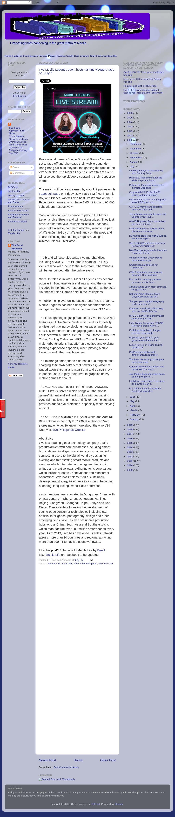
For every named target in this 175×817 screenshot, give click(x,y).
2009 (130, 470)
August (134, 162)
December (136, 144)
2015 (130, 443)
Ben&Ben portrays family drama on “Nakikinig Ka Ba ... (148, 251)
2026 (130, 113)
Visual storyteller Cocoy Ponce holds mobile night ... (145, 259)
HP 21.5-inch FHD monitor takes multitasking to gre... (146, 317)
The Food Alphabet (17, 247)
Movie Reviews (57, 56)
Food (26, 56)
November (136, 148)
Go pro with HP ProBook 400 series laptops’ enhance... (144, 193)
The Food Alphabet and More (17, 131)
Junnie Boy (67, 563)
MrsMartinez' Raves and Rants (19, 201)
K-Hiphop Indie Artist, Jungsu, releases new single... (145, 331)
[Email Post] (91, 560)
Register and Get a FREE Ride (140, 86)
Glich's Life (14, 191)
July (132, 166)
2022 (130, 131)
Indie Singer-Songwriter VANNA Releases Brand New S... (146, 324)
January (134, 419)
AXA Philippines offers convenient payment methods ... (147, 222)
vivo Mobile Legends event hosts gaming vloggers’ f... (147, 375)
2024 (130, 122)
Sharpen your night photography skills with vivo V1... (146, 302)
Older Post (108, 760)
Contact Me (110, 56)
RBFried (95, 804)
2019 (130, 425)
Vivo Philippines (88, 563)
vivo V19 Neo (105, 563)
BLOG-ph (13, 187)
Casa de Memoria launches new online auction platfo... (146, 368)
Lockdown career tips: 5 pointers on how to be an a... (146, 382)
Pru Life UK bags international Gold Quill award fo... (145, 390)
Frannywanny (15, 206)
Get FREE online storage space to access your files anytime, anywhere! (143, 91)
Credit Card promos (77, 56)
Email (91, 550)
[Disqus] (77, 613)
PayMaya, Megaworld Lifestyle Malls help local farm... (145, 179)
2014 (130, 447)
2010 (130, 465)
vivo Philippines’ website (68, 429)
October (134, 153)
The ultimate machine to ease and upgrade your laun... (147, 215)
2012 (130, 456)
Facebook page (49, 193)
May (132, 401)
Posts (15, 167)
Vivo (76, 563)
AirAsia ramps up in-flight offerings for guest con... (147, 288)
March (133, 410)
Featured (17, 56)
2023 (130, 126)
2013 (130, 452)
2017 (130, 434)
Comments (18, 173)
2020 (130, 140)
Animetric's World (17, 221)
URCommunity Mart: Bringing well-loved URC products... (147, 201)
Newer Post (47, 760)
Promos (43, 56)
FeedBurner (19, 96)
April (132, 406)
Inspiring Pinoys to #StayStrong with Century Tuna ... (146, 172)
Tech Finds (96, 56)
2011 (130, 461)
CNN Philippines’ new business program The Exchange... (145, 273)
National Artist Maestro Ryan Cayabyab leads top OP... (144, 295)
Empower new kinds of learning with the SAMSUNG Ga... (146, 310)
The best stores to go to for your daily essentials (146, 360)
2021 (130, 135)
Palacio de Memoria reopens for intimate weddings (146, 186)
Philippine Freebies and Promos (18, 216)
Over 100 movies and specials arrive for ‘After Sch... (145, 208)
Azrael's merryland (18, 210)
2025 (130, 117)
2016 (130, 438)
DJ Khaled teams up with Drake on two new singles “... (148, 237)
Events (34, 56)
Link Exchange (16, 230)
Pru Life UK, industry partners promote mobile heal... (145, 280)
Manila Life (52, 554)
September (136, 157)
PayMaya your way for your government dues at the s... (145, 339)
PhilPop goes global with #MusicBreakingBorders (143, 353)
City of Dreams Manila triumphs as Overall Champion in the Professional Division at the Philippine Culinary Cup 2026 (18, 145)
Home (8, 56)
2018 (130, 429)
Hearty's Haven (16, 195)
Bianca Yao (54, 563)
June (133, 397)
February (135, 415)
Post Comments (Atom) (66, 767)
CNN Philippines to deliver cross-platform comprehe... (147, 230)
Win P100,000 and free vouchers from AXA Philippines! (147, 244)
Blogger (119, 804)
